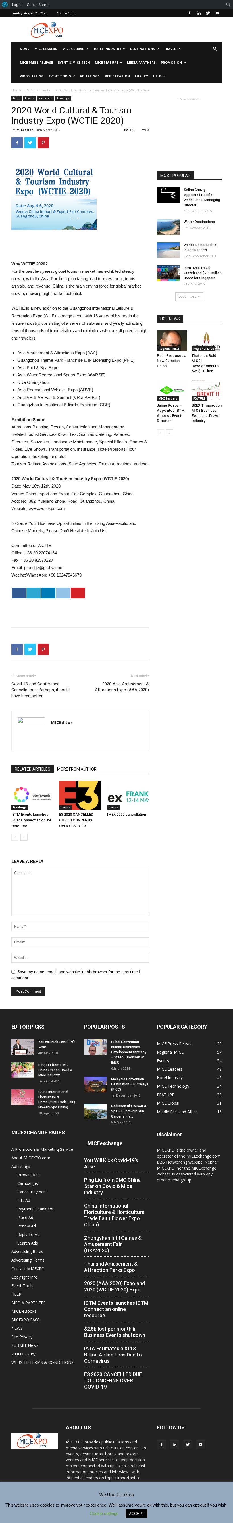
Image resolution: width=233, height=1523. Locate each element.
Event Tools (60, 76)
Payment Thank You (36, 1209)
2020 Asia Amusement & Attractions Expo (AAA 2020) (122, 686)
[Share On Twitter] (33, 593)
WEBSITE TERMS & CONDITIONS (42, 1362)
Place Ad (25, 1217)
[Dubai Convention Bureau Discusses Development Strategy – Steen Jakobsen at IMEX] (95, 1047)
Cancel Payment (32, 1192)
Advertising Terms (28, 1260)
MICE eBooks (23, 1311)
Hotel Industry (107, 49)
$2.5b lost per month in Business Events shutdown (114, 1332)
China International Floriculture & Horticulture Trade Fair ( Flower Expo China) (114, 1215)
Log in (17, 4)
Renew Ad (26, 1226)
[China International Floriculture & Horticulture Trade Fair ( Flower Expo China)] (22, 1097)
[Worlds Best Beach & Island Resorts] (168, 250)
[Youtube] (217, 13)
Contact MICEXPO (28, 1268)
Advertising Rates (27, 1251)
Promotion (171, 62)
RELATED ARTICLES (32, 769)
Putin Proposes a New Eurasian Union (171, 360)
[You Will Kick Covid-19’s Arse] (22, 1047)
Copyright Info (24, 1277)
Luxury (141, 76)
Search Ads (27, 1243)
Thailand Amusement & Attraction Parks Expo (111, 1267)
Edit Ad (23, 1200)
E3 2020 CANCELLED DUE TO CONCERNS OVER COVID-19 (76, 820)
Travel (170, 49)
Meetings (63, 98)
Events (45, 90)
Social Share (38, 4)
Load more (187, 296)
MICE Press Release (36, 62)
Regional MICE (169, 349)
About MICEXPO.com (30, 1157)
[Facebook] (189, 13)
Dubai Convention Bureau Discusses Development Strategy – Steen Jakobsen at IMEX (128, 1052)
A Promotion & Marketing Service (42, 1149)
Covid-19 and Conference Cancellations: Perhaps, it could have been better (40, 689)
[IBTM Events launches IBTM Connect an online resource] (32, 795)
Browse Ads (28, 1174)
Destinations (142, 49)
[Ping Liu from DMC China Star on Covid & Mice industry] (22, 1070)
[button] (215, 49)
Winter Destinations (199, 222)
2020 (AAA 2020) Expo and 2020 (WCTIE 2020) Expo (114, 1286)
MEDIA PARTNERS (141, 62)
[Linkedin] (198, 13)
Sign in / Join (66, 13)
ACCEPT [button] (136, 1514)
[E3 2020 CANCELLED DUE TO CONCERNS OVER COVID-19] (80, 795)
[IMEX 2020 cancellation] (128, 795)
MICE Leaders (45, 49)
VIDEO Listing (32, 76)
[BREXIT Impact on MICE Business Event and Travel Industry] (207, 390)
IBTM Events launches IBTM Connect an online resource (31, 820)
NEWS (24, 49)
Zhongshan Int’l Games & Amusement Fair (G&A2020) (113, 1244)
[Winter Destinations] (168, 227)
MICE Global (73, 49)
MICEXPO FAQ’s (26, 1319)
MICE (30, 90)
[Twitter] (208, 13)
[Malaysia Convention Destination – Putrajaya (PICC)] (95, 1084)
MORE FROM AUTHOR (77, 769)
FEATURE (199, 398)
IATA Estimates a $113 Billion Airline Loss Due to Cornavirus (113, 1354)
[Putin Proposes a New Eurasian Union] (172, 340)
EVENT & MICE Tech (74, 62)
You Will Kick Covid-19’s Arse (111, 1163)
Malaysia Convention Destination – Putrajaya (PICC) (129, 1084)
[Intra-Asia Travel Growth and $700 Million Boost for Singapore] (168, 273)
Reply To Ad (28, 1234)
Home (16, 90)
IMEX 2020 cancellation (126, 814)
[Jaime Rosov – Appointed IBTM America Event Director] (172, 390)
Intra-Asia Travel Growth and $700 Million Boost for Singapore (203, 273)
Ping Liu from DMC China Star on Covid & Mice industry (55, 1070)
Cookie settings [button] (104, 1513)
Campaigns (27, 1183)
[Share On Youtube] (78, 593)
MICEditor (24, 130)
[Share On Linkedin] (48, 593)
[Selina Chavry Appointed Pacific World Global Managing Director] (168, 195)
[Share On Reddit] (63, 593)
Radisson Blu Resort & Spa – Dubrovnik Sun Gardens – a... (128, 1111)
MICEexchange (105, 1143)
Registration (117, 76)
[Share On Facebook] (19, 593)
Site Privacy (21, 1336)
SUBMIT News (24, 1345)
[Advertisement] (154, 29)
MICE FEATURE (106, 62)
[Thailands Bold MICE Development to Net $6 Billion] (207, 340)
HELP (157, 76)
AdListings (90, 76)
